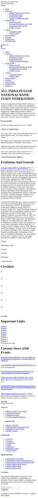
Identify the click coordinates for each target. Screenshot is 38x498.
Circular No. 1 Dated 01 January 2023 (13, 282)
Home (7, 9)
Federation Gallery (15, 32)
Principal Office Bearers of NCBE (20, 24)
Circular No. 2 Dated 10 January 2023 (13, 289)
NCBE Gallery (14, 33)
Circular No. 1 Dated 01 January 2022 (13, 310)
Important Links (10, 41)
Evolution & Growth (16, 15)
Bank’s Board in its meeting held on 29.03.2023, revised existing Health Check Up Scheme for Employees (17, 372)
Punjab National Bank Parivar (16, 464)
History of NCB (14, 65)
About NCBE (10, 20)
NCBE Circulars (14, 28)
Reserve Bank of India (13, 468)
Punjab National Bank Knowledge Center (20, 462)
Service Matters (10, 35)
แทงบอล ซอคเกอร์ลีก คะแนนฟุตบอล (14, 168)
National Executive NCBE (18, 26)
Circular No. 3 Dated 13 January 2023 (13, 296)
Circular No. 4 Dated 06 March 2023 (13, 303)
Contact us (8, 86)
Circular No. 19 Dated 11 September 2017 (15, 275)
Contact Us (4, 45)
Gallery (7, 30)
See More (4, 316)
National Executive (15, 16)
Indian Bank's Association (15, 459)
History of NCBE (15, 22)
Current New (10, 443)
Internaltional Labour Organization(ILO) (19, 460)
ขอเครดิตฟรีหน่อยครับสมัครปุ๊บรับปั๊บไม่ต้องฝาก (18, 365)
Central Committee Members (18, 18)
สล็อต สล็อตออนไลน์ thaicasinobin (13, 394)
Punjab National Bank (13, 466)
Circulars (8, 37)
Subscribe (5, 490)
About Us (8, 11)
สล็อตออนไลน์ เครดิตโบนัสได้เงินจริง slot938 (17, 378)
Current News (9, 39)
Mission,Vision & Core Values (19, 13)
